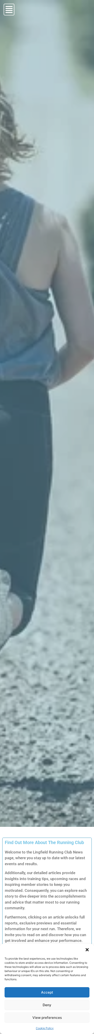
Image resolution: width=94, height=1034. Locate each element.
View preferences (47, 1017)
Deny (47, 1005)
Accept (47, 992)
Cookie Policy (45, 1028)
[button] (87, 949)
